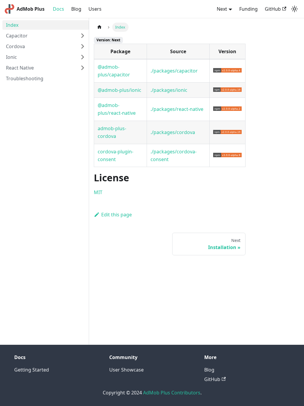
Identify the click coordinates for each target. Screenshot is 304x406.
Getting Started (31, 369)
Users (95, 9)
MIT (98, 192)
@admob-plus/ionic (119, 90)
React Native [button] (20, 67)
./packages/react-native (177, 109)
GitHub (273, 9)
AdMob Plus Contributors (171, 392)
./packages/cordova (173, 132)
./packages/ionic (169, 90)
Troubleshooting (24, 78)
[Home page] (99, 27)
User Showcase (126, 369)
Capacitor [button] (17, 35)
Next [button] (222, 9)
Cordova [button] (15, 46)
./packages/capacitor (174, 70)
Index (12, 25)
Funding (248, 9)
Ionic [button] (11, 57)
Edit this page (116, 214)
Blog (76, 9)
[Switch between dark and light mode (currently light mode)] (294, 9)
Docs (58, 9)
